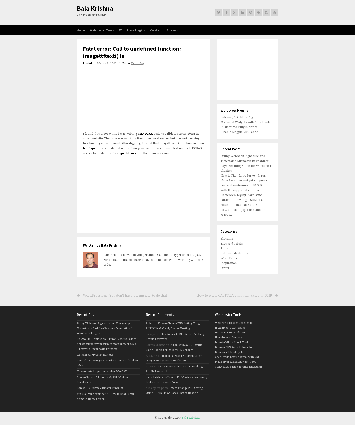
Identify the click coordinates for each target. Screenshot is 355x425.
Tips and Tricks (232, 243)
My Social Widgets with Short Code (246, 122)
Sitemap (172, 30)
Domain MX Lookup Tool (230, 352)
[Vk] (258, 12)
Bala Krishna (95, 8)
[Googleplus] (234, 12)
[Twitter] (218, 12)
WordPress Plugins (132, 30)
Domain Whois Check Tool (231, 342)
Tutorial (226, 248)
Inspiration (229, 263)
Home (81, 30)
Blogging (227, 238)
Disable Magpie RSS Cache (239, 132)
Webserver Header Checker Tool (235, 323)
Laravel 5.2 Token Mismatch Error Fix (100, 388)
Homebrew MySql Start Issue (241, 195)
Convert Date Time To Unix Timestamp (239, 366)
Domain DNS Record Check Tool (234, 347)
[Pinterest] (250, 12)
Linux (225, 268)
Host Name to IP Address (230, 332)
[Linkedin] (242, 12)
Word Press (229, 258)
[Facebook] (226, 12)
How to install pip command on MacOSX (102, 371)
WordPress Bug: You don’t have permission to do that (125, 295)
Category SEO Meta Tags (238, 117)
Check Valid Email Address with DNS (237, 357)
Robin (149, 323)
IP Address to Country (228, 337)
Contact (156, 30)
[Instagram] (266, 12)
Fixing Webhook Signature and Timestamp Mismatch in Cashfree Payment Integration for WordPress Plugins (106, 328)
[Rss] (274, 12)
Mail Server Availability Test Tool (235, 361)
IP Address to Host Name (230, 327)
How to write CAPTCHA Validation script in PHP (234, 295)
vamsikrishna (154, 377)
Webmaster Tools (102, 30)
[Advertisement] (117, 101)
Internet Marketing (234, 253)
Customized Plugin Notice (239, 127)
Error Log (138, 63)
